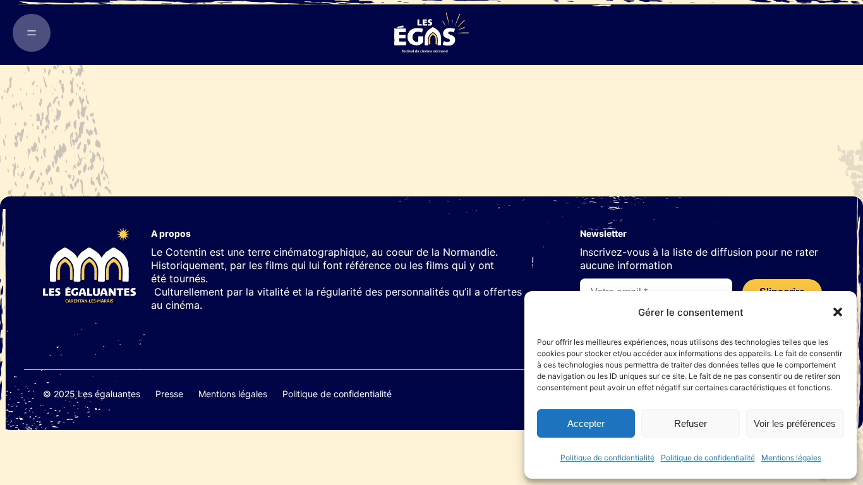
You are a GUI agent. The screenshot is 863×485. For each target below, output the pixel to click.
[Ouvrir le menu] (32, 33)
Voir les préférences (795, 423)
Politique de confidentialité (607, 457)
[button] (837, 312)
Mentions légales (791, 457)
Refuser (690, 423)
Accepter (586, 423)
